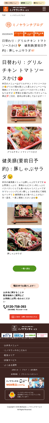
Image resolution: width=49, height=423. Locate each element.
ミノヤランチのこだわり (15, 350)
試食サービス (10, 360)
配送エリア (9, 355)
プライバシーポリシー (29, 374)
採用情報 (14, 374)
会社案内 (34, 370)
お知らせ (15, 370)
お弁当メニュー (11, 345)
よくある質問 (10, 365)
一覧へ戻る (25, 269)
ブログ (24, 370)
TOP (4, 15)
